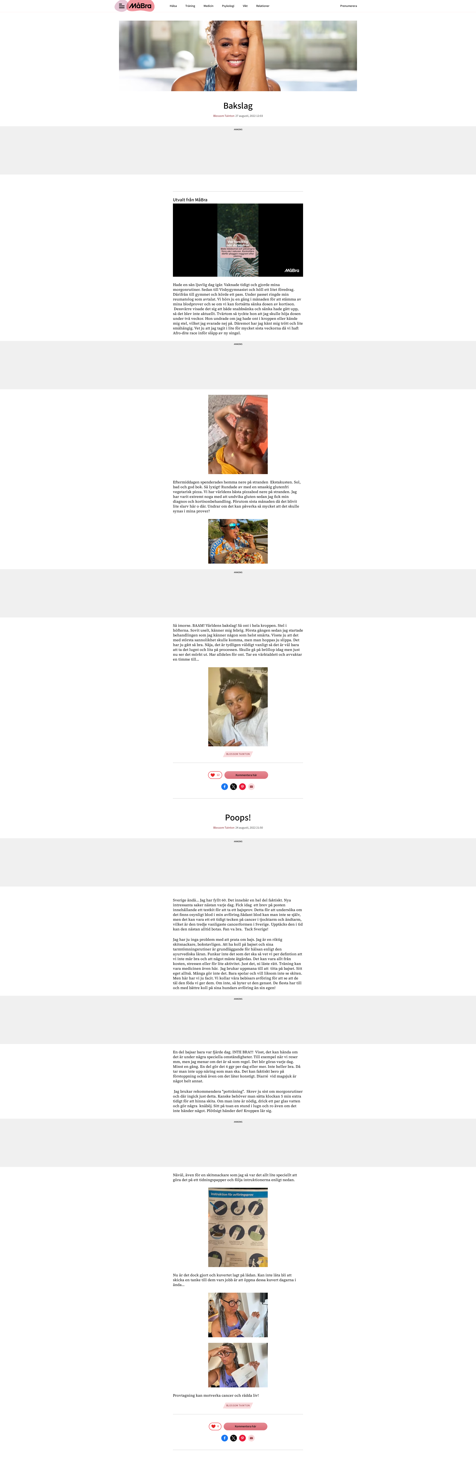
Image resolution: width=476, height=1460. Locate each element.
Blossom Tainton (223, 116)
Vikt (245, 6)
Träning (190, 6)
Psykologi (228, 6)
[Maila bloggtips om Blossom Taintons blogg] (251, 786)
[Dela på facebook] (224, 786)
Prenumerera (348, 5)
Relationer (262, 6)
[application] (238, 240)
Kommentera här (246, 775)
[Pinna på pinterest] (242, 786)
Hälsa (173, 6)
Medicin (208, 6)
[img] (215, 775)
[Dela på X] (233, 786)
